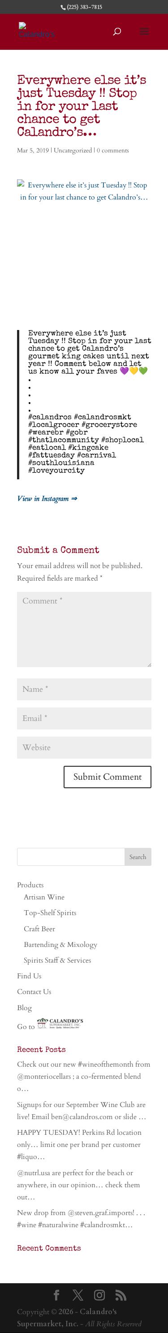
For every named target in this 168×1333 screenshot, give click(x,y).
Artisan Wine (44, 897)
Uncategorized (73, 150)
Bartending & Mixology (60, 945)
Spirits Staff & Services (57, 960)
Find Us (29, 976)
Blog (24, 1008)
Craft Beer (39, 929)
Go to (27, 1027)
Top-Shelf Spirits (50, 913)
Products (30, 885)
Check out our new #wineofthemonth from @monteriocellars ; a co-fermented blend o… (84, 1076)
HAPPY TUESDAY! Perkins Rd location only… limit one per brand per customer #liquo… (79, 1145)
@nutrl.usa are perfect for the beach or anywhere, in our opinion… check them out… (78, 1185)
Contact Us (34, 992)
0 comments (113, 150)
